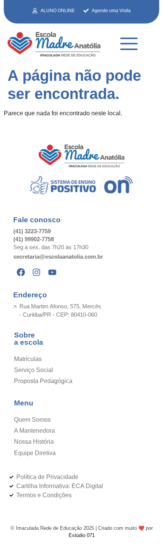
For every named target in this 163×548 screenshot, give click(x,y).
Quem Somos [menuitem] (32, 419)
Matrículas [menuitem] (28, 359)
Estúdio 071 (82, 535)
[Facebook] (20, 272)
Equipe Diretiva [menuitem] (35, 453)
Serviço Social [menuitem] (33, 370)
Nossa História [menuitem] (34, 441)
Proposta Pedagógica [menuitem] (43, 381)
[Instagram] (36, 272)
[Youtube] (52, 272)
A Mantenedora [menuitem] (34, 430)
